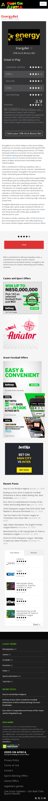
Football (6, 660)
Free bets (6, 665)
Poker (5, 670)
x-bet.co (20, 559)
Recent (34, 552)
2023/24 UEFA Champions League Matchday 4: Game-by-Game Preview (23, 539)
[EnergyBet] (24, 35)
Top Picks (6, 681)
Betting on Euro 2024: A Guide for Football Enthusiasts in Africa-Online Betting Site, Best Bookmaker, (23, 495)
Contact (8, 770)
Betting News (8, 649)
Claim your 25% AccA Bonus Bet (24, 133)
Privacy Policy (11, 760)
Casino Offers (11, 780)
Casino (5, 654)
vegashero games (13, 786)
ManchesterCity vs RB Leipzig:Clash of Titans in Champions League (27, 613)
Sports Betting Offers (16, 775)
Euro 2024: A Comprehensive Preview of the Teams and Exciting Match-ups (22, 503)
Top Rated (14, 552)
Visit (24, 245)
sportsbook (14, 158)
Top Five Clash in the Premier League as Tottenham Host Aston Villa (21, 516)
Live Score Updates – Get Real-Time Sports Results (24, 792)
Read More (6, 741)
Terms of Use (11, 765)
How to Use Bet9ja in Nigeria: (16, 488)
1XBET (19, 571)
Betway (19, 599)
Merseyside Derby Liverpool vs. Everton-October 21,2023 (26, 585)
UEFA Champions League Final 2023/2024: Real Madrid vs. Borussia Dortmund (24, 510)
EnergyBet (22, 48)
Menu (43, 4)
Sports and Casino (10, 676)
